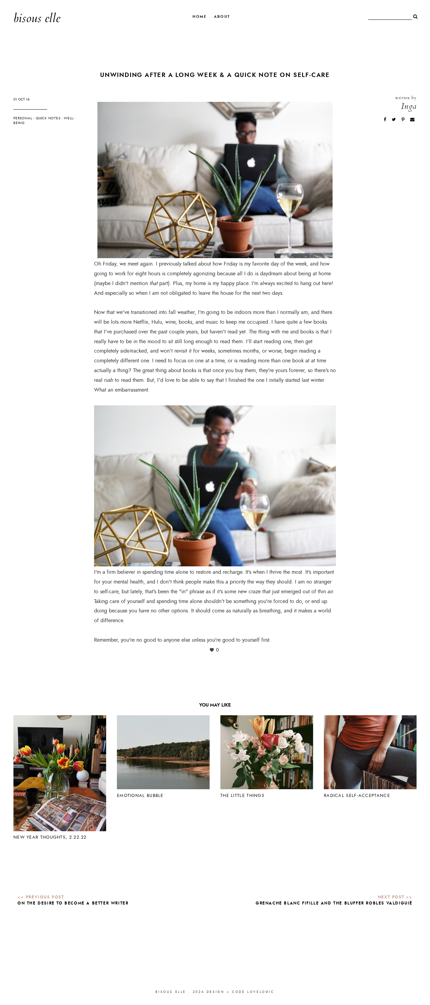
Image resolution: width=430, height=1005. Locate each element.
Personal (22, 118)
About (222, 16)
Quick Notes (48, 118)
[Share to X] (394, 119)
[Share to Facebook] (385, 119)
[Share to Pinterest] (403, 119)
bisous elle (36, 18)
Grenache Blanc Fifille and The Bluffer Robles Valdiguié (334, 903)
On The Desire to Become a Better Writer (72, 903)
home (199, 16)
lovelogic (260, 992)
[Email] (412, 119)
